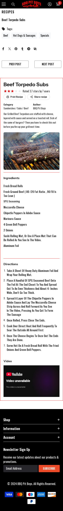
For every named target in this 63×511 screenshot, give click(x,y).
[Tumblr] (22, 48)
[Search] (13, 4)
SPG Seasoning (12, 201)
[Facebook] (3, 48)
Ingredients (11, 178)
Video (8, 361)
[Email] (35, 48)
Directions (11, 264)
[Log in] (50, 4)
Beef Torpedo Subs (26, 85)
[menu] (4, 4)
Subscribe (49, 468)
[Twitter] (9, 48)
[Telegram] (28, 48)
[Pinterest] (15, 48)
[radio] (5, 91)
